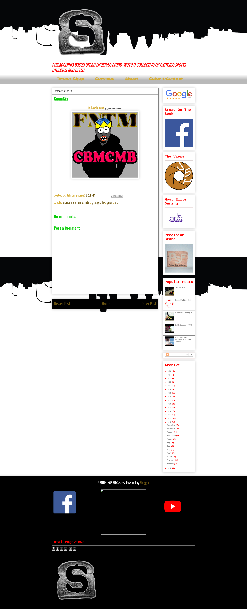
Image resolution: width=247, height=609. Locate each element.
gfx (94, 202)
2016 (169, 404)
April (169, 453)
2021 (169, 386)
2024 (169, 375)
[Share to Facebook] (119, 196)
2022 (169, 382)
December (171, 425)
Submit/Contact (166, 79)
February (171, 460)
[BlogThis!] (114, 196)
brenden (67, 202)
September (171, 436)
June (169, 446)
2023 (169, 378)
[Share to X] (117, 196)
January (170, 464)
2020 (169, 389)
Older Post (149, 304)
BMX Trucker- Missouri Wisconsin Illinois (183, 339)
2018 (169, 397)
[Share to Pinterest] (122, 196)
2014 (169, 411)
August (170, 439)
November (171, 429)
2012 (169, 418)
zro (116, 202)
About (131, 79)
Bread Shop (70, 79)
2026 (169, 371)
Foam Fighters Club (183, 300)
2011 (169, 422)
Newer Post (62, 304)
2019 (169, 393)
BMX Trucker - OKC (183, 325)
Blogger (144, 483)
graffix (101, 202)
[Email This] (112, 196)
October (170, 432)
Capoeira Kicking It (183, 312)
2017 (169, 400)
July (169, 443)
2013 (169, 415)
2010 (169, 468)
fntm (87, 202)
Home (106, 304)
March (170, 457)
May (169, 450)
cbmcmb (78, 202)
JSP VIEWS (180, 288)
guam (110, 202)
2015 (169, 407)
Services (104, 79)
